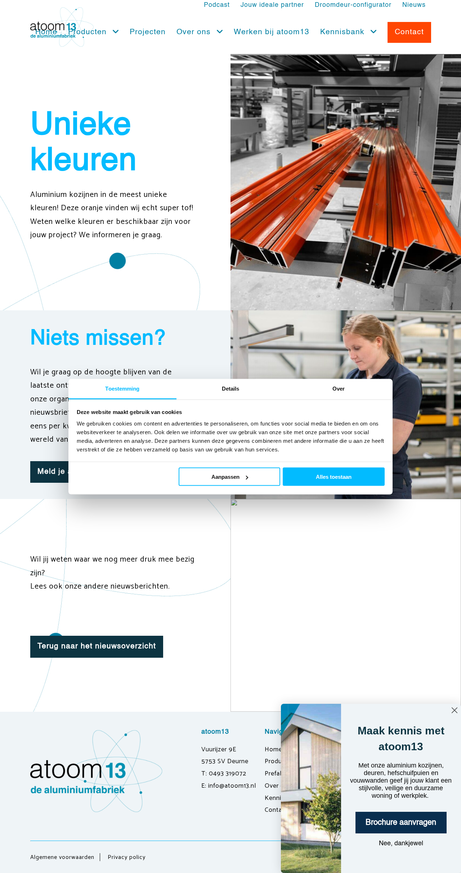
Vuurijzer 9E (218, 749)
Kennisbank (343, 32)
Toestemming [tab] (122, 388)
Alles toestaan (334, 477)
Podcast (217, 5)
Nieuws (414, 5)
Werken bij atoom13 (271, 32)
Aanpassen (225, 477)
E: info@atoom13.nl (228, 785)
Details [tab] (231, 388)
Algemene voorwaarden (62, 857)
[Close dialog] (454, 710)
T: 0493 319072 (223, 773)
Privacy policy (127, 857)
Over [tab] (338, 388)
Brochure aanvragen (401, 823)
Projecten (148, 32)
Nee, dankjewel (401, 843)
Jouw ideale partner (272, 5)
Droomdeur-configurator (353, 5)
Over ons (194, 32)
